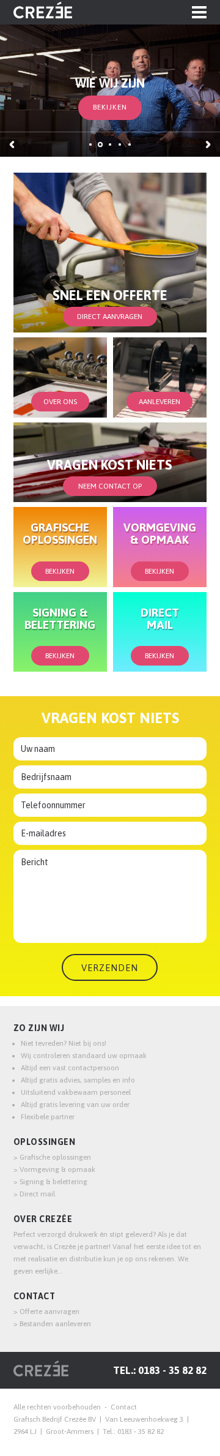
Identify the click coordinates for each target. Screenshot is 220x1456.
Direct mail (37, 1194)
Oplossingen (44, 1142)
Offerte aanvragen (49, 1311)
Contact (34, 1296)
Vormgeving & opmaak (57, 1169)
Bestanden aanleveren (55, 1323)
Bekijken (110, 107)
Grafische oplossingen (55, 1157)
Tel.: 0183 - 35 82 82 (160, 1370)
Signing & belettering (53, 1181)
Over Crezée (43, 1219)
